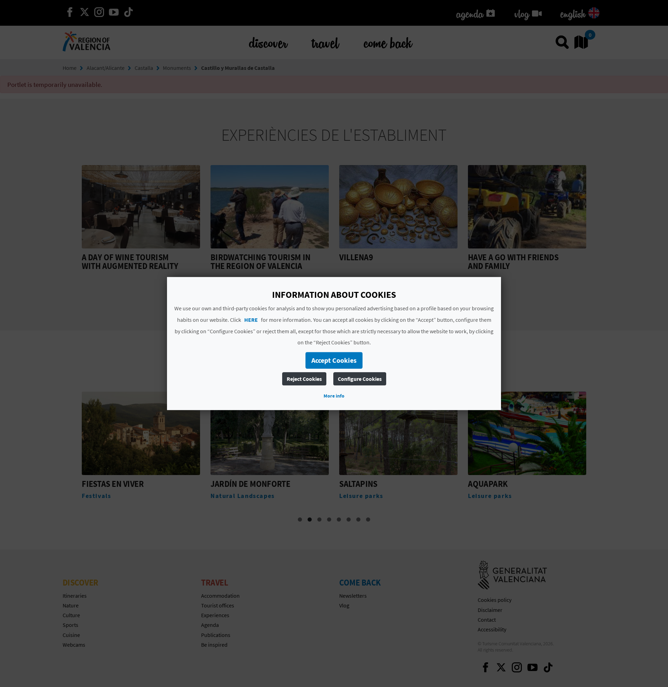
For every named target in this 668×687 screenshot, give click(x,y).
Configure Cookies (360, 378)
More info (334, 396)
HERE (251, 319)
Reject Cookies (304, 378)
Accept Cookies (334, 360)
